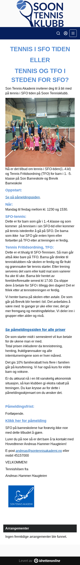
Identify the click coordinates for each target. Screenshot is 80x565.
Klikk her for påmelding (25, 421)
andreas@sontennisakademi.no (39, 450)
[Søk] (58, 33)
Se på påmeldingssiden (22, 197)
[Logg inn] (65, 33)
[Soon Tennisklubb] (40, 13)
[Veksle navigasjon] (73, 33)
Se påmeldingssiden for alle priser (35, 330)
